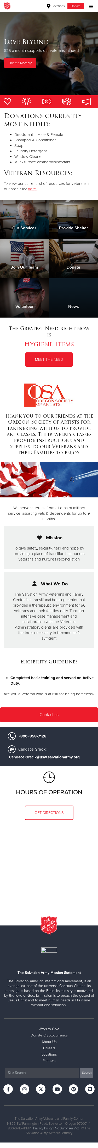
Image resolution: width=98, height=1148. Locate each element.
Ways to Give (49, 1029)
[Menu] (89, 6)
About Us (49, 1042)
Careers (49, 1048)
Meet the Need (49, 359)
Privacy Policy (43, 1128)
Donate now (49, 72)
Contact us (49, 714)
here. (32, 189)
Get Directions (49, 812)
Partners (49, 1060)
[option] (49, 53)
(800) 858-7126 (32, 736)
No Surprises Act (67, 1128)
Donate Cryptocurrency (49, 1035)
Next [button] (13, 53)
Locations (58, 6)
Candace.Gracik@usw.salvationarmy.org (44, 757)
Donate (75, 6)
